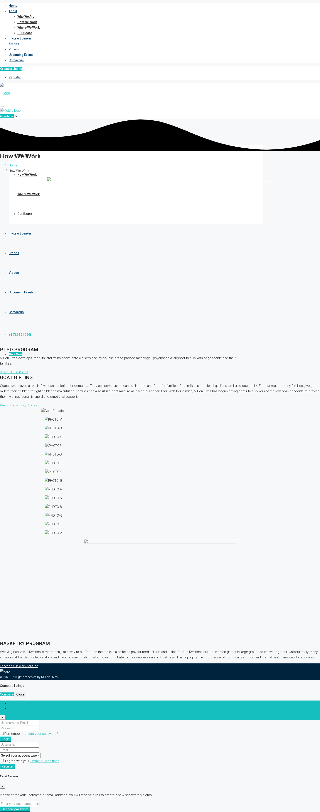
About (13, 11)
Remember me (15, 734)
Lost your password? (42, 734)
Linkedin (20, 666)
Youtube (32, 666)
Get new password (15, 809)
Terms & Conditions (44, 761)
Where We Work (28, 27)
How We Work (27, 22)
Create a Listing (11, 68)
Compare (7, 694)
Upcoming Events (21, 55)
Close (20, 694)
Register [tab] (15, 709)
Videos (14, 49)
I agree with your (31, 761)
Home (13, 5)
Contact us (16, 60)
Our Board (24, 33)
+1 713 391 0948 (20, 334)
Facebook (7, 666)
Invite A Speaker (20, 38)
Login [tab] (13, 703)
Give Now (15, 354)
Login (6, 739)
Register (15, 77)
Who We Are (25, 16)
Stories (14, 44)
